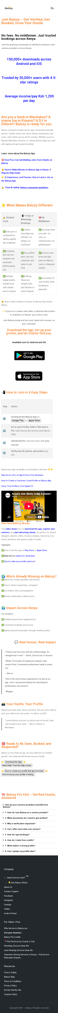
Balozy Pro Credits (12, 937)
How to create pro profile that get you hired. (24, 771)
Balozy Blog (9, 977)
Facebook (8, 896)
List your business (12, 933)
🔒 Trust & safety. (10, 187)
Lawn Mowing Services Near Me (18, 950)
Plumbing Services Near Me (16, 946)
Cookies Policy (10, 994)
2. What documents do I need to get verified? (26, 818)
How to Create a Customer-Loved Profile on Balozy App (26, 480)
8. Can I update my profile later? (20, 851)
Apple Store (34, 420)
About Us (8, 887)
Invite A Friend (10, 913)
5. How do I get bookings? (17, 834)
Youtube (7, 904)
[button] (29, 806)
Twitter (7, 909)
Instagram (8, 900)
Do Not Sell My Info (12, 990)
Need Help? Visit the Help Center (16, 765)
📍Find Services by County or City (19, 941)
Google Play (18, 420)
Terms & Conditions (12, 981)
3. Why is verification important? (20, 823)
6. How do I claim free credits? (19, 840)
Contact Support (11, 891)
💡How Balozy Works (18, 882)
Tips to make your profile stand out (19, 561)
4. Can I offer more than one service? (22, 829)
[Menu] (52, 8)
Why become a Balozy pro (15, 928)
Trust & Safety (10, 972)
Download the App (14, 762)
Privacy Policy (10, 985)
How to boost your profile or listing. (18, 774)
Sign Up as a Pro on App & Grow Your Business (22, 475)
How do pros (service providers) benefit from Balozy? (25, 806)
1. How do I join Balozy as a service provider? (26, 812)
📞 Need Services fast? (14, 877)
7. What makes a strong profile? (20, 845)
